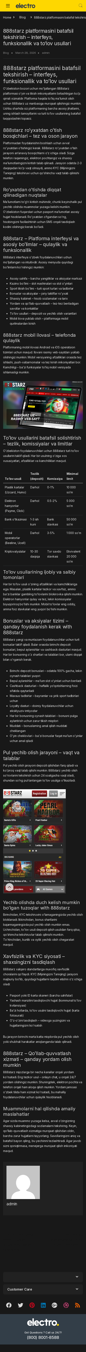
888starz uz (20, 103)
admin (46, 52)
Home (7, 17)
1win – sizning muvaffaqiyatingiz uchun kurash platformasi (66, 1239)
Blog (22, 17)
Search (80, 5)
